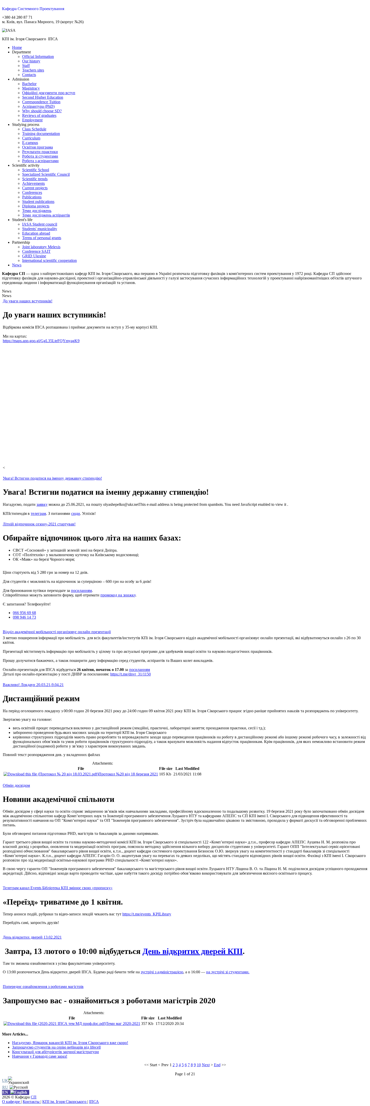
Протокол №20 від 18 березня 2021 (128, 774)
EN (5, 1092)
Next (206, 1065)
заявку (42, 504)
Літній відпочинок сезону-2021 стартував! (39, 524)
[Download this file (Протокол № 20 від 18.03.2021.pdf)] (51, 774)
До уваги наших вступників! (27, 301)
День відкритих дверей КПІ (192, 951)
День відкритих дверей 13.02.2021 (32, 937)
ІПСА (94, 1101)
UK (5, 1080)
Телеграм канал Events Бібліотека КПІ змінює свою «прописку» (58, 888)
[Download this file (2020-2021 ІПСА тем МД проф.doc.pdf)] (55, 1023)
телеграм (38, 513)
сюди (75, 513)
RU (5, 1087)
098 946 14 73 (24, 617)
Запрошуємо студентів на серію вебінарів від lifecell (56, 1047)
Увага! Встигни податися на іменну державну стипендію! (52, 478)
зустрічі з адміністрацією (162, 972)
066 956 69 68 (24, 613)
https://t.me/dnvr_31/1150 (130, 674)
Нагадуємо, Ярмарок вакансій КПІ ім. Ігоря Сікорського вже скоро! (70, 1043)
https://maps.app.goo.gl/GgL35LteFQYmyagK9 (41, 341)
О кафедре (11, 1101)
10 (199, 1065)
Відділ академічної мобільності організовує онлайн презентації (57, 632)
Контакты (32, 1101)
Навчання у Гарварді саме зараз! (39, 1056)
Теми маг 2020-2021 (123, 1023)
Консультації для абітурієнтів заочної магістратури (55, 1052)
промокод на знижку (117, 595)
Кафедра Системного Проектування (33, 9)
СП (33, 1097)
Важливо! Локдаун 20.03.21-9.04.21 (33, 685)
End (217, 1065)
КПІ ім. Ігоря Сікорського (64, 1101)
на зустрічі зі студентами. (227, 972)
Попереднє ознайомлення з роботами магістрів (43, 986)
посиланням (81, 590)
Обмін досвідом (16, 785)
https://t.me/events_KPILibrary (146, 914)
